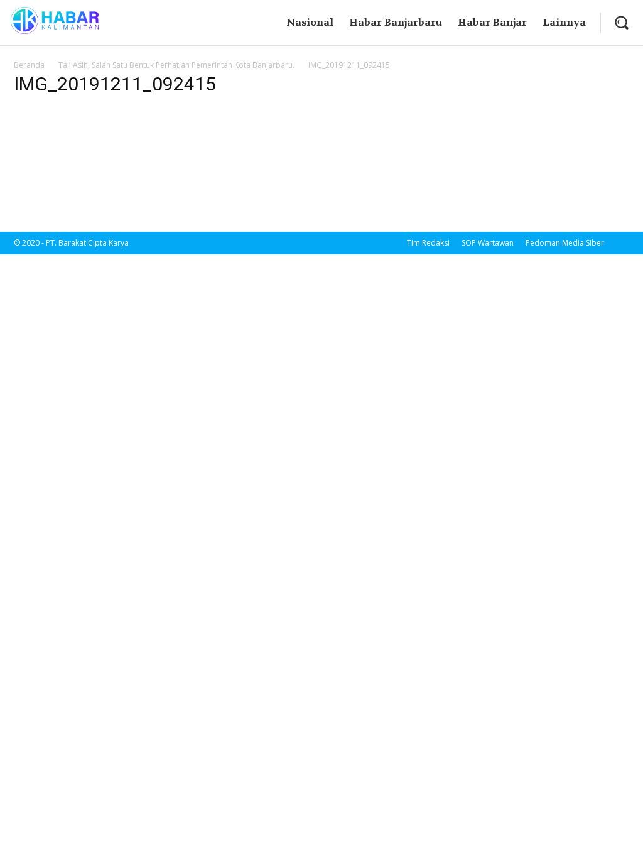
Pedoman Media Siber (565, 242)
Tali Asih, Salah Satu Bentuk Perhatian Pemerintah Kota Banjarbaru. (176, 65)
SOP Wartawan (488, 242)
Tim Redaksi (428, 242)
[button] (621, 22)
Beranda (29, 65)
